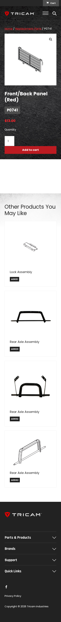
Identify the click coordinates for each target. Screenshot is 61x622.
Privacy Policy (13, 596)
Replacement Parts (28, 29)
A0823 (14, 349)
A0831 (14, 279)
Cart (53, 3)
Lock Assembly (21, 272)
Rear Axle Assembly (24, 342)
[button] (51, 39)
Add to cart (30, 150)
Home (9, 29)
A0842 (14, 480)
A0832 (14, 418)
